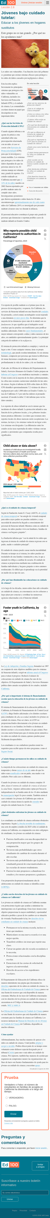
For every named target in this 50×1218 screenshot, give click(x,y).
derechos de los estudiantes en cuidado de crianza (22, 920)
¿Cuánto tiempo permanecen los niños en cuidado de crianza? (37, 154)
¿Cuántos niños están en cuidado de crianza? (36, 120)
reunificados (15, 773)
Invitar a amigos (40, 1165)
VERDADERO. (16, 1097)
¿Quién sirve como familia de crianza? (38, 148)
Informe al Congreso (9, 374)
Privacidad (23, 1211)
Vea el (38, 187)
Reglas (14, 1211)
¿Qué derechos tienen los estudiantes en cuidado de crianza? (36, 178)
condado (44, 311)
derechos (4, 986)
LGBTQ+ (5, 886)
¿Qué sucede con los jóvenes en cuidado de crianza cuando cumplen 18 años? (37, 163)
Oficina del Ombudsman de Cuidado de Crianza (20, 989)
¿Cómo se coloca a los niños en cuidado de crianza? (38, 115)
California (5, 688)
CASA (11, 1052)
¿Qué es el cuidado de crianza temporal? (35, 109)
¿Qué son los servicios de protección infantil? (36, 104)
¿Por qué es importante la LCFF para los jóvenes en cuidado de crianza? (36, 141)
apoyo (37, 1065)
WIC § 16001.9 (13, 1005)
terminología (6, 352)
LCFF (4, 713)
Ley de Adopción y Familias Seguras (19, 666)
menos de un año (24, 770)
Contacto (32, 1211)
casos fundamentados (34, 330)
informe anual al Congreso (37, 672)
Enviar (13, 1114)
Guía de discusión (35, 191)
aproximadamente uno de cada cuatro (29, 202)
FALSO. (13, 1105)
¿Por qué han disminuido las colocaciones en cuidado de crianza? (37, 127)
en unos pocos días (21, 317)
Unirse (24, 3)
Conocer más (8, 1123)
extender (35, 801)
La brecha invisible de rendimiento (31, 823)
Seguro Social (6, 751)
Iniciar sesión (35, 3)
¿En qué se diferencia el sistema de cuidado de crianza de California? (36, 134)
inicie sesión (41, 1148)
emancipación (8, 795)
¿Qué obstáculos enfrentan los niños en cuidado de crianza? (37, 171)
